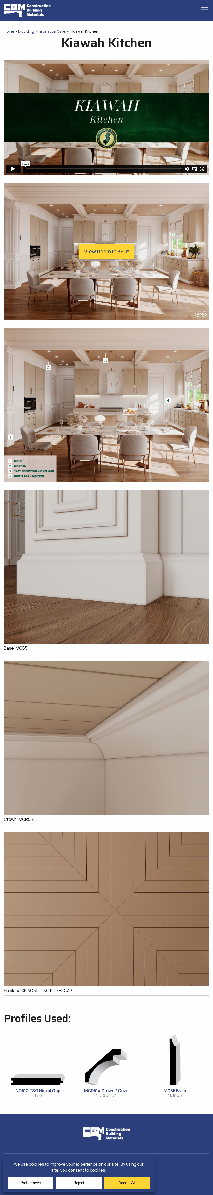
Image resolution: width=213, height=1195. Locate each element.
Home (9, 31)
